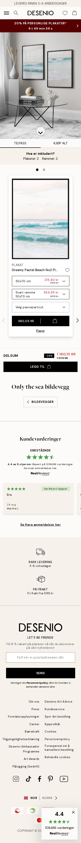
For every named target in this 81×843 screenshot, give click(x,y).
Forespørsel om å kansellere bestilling (59, 747)
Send (40, 673)
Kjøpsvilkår (52, 724)
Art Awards (32, 759)
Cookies (51, 731)
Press (36, 709)
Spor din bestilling (58, 716)
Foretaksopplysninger (24, 716)
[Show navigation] (6, 13)
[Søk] (16, 13)
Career (34, 724)
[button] (40, 131)
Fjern (40, 331)
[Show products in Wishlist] (65, 13)
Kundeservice (55, 709)
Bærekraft (32, 731)
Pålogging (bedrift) (26, 766)
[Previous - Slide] (3, 320)
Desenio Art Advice (58, 701)
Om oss (34, 701)
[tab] (37, 169)
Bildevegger (43, 402)
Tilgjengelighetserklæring (21, 739)
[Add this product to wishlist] (67, 270)
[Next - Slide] (77, 320)
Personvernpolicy (37, 683)
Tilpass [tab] (20, 143)
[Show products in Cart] (74, 13)
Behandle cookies (57, 757)
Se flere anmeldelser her (40, 525)
